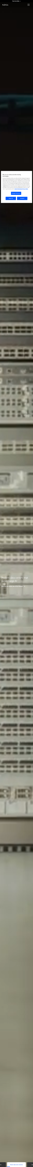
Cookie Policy (16, 189)
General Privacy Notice (23, 189)
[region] (16, 187)
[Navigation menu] (29, 5)
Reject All (11, 198)
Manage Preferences (16, 193)
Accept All (22, 198)
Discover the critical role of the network (12, 586)
